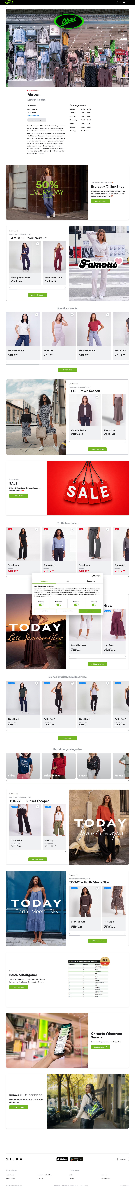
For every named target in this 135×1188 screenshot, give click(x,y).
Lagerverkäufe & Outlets (45, 1174)
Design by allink (124, 1185)
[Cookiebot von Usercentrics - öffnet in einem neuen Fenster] (94, 576)
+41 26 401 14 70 (33, 116)
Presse (72, 1178)
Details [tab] (67, 581)
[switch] (58, 605)
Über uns (104, 1174)
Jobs (71, 1174)
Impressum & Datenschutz (61, 1185)
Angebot (107, 611)
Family (86, 1185)
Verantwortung (106, 1178)
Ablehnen (45, 611)
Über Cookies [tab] (91, 581)
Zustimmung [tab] (44, 581)
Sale (10, 529)
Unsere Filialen (10, 1174)
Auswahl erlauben (67, 611)
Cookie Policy (74, 1185)
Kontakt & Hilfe (10, 1178)
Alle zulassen (90, 611)
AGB (81, 1185)
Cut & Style (41, 1178)
